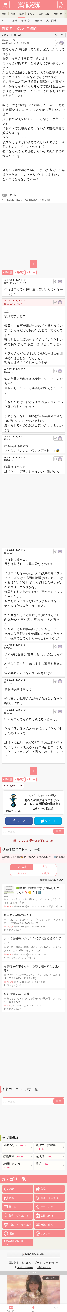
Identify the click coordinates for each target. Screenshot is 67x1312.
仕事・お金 (44, 13)
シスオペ (46, 1233)
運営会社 (13, 1262)
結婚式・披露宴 (46, 1146)
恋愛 (4, 13)
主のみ (31, 272)
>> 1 (7, 310)
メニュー (6, 7)
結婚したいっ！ (13, 1165)
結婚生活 (13, 1156)
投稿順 (8, 272)
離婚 (43, 1163)
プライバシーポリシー (46, 1262)
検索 (61, 7)
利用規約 (26, 1262)
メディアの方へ (25, 1267)
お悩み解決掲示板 (14, 1242)
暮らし (31, 13)
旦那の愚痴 (15, 1145)
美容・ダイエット (19, 1215)
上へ (33, 1311)
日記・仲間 (47, 1224)
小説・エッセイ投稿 (20, 1224)
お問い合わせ (44, 1267)
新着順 (20, 272)
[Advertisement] (33, 509)
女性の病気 (47, 1215)
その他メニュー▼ (13, 786)
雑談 (11, 1233)
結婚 (21, 13)
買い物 (13, 195)
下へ (56, 1311)
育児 (13, 13)
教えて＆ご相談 (49, 1197)
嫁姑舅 (44, 1156)
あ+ (63, 35)
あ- (56, 35)
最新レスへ (11, 1311)
